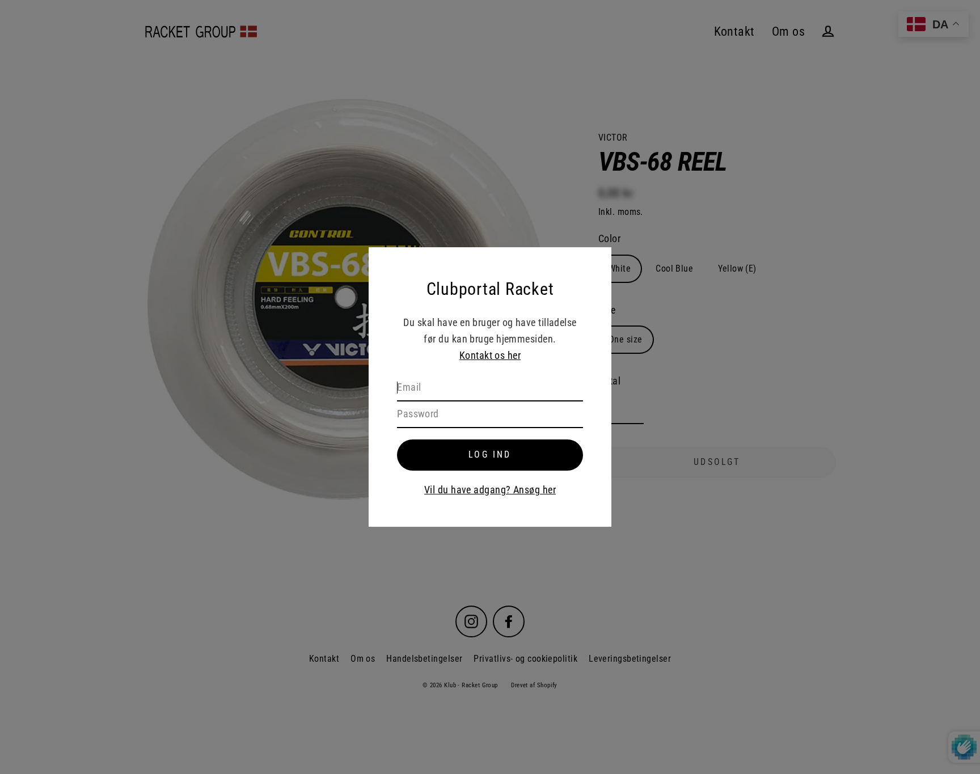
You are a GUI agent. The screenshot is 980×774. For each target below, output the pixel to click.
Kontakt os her (490, 355)
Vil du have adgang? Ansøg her (490, 490)
